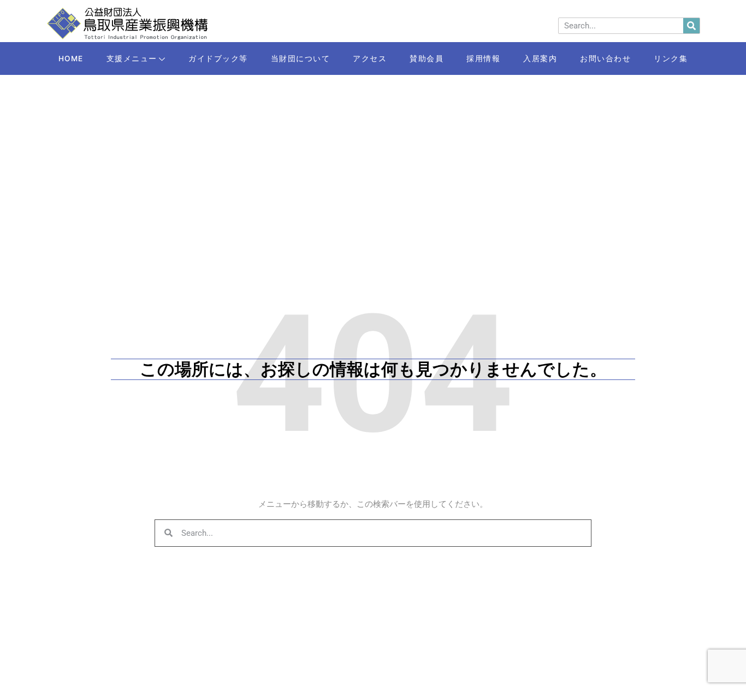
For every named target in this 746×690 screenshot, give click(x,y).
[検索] (691, 25)
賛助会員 (426, 58)
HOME (71, 58)
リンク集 (671, 58)
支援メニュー (131, 58)
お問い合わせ (605, 58)
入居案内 (540, 58)
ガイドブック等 (218, 58)
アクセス (370, 58)
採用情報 (483, 58)
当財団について (300, 58)
